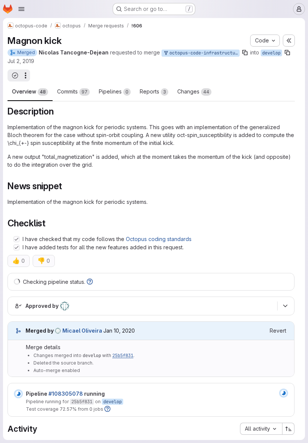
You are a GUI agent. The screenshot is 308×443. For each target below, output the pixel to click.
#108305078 (65, 393)
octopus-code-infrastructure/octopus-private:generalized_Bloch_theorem (203, 53)
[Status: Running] (18, 393)
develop (271, 53)
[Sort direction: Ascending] (288, 429)
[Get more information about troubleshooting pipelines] (90, 282)
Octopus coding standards (159, 239)
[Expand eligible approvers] (285, 305)
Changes (193, 91)
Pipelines (113, 91)
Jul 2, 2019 (21, 61)
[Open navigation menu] (21, 9)
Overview (29, 91)
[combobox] (261, 429)
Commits (72, 91)
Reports (153, 91)
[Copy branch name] (244, 52)
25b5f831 (122, 356)
